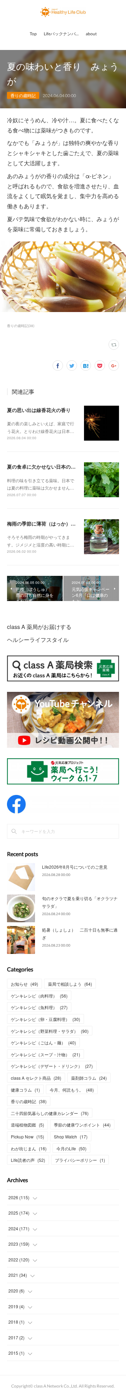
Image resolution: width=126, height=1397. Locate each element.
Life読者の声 (28, 1160)
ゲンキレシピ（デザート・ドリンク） (52, 1066)
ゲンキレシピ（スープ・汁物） (45, 1054)
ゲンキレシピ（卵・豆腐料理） (45, 1019)
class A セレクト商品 (36, 1078)
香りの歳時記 (23, 95)
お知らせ (24, 984)
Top (33, 33)
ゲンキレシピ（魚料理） (39, 1007)
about (91, 33)
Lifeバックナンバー (62, 33)
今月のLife (71, 1148)
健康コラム (25, 1090)
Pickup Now (27, 1136)
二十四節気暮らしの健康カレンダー (50, 1113)
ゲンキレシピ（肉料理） (39, 996)
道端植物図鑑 (27, 1125)
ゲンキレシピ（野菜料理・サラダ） (50, 1031)
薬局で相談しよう (70, 984)
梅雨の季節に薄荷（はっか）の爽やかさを (53, 523)
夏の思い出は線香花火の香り (39, 409)
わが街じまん (29, 1148)
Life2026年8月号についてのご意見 (74, 867)
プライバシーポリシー (80, 1160)
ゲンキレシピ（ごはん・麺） (43, 1042)
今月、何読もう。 (72, 1090)
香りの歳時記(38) (20, 325)
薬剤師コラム (89, 1078)
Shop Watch (71, 1136)
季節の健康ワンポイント (82, 1125)
